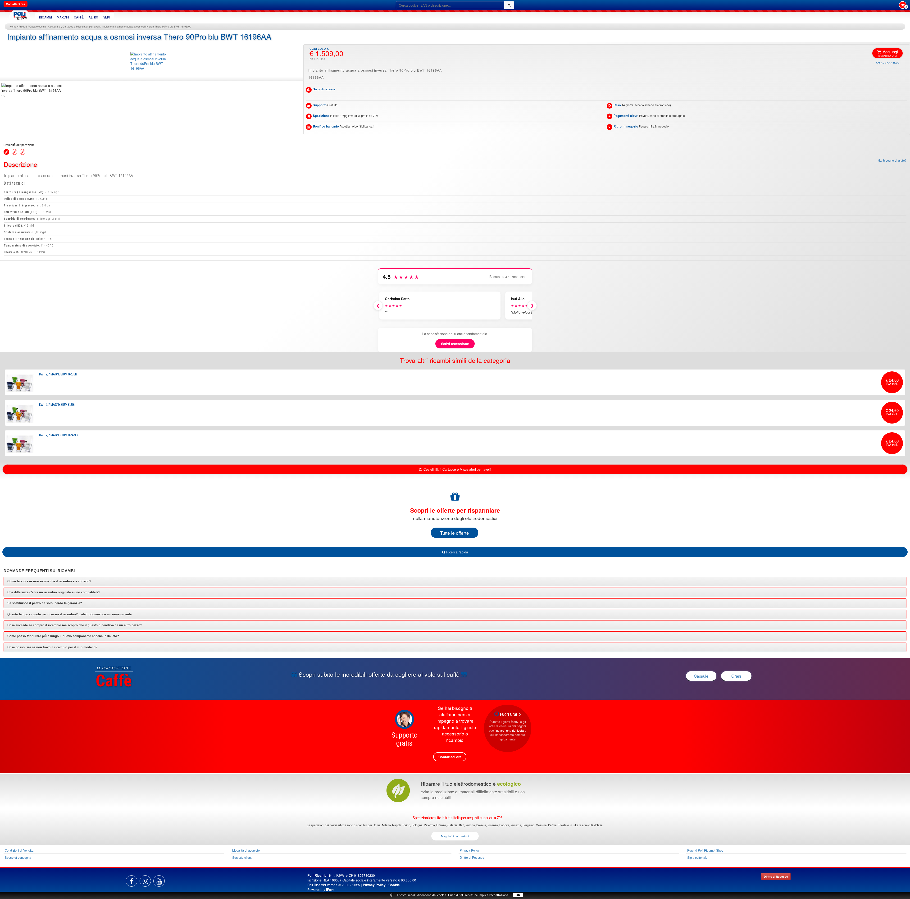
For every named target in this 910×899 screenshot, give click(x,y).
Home (12, 26)
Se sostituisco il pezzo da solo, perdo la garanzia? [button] (44, 603)
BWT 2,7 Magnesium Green (58, 374)
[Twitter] (159, 881)
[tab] (455, 581)
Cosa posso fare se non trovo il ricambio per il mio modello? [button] (52, 647)
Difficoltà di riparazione (19, 145)
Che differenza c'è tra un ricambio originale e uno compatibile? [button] (53, 592)
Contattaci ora (15, 4)
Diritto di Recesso (472, 857)
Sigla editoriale (697, 857)
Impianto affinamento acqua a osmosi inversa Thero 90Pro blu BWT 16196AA (146, 26)
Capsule (701, 676)
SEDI (106, 17)
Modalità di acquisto (246, 850)
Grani (736, 676)
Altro (93, 17)
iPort (330, 889)
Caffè (79, 17)
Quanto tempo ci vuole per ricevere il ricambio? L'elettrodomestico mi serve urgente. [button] (69, 614)
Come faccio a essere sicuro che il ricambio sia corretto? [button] (49, 581)
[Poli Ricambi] (20, 14)
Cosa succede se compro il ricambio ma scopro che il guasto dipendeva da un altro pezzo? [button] (74, 625)
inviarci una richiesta (510, 730)
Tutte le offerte (454, 532)
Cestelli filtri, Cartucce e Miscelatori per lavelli (74, 26)
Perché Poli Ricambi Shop (705, 850)
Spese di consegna (18, 857)
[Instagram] (145, 881)
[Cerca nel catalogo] (509, 5)
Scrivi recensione (455, 343)
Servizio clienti (242, 857)
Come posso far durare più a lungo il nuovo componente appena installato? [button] (63, 636)
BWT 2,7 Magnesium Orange (59, 435)
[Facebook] (131, 881)
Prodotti (22, 26)
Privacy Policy (470, 850)
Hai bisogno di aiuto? (892, 160)
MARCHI (63, 17)
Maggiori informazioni (455, 836)
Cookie (394, 884)
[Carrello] (903, 5)
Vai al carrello (888, 62)
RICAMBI (45, 17)
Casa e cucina (37, 26)
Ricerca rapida (456, 552)
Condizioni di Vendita (19, 850)
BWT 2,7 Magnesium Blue (57, 404)
